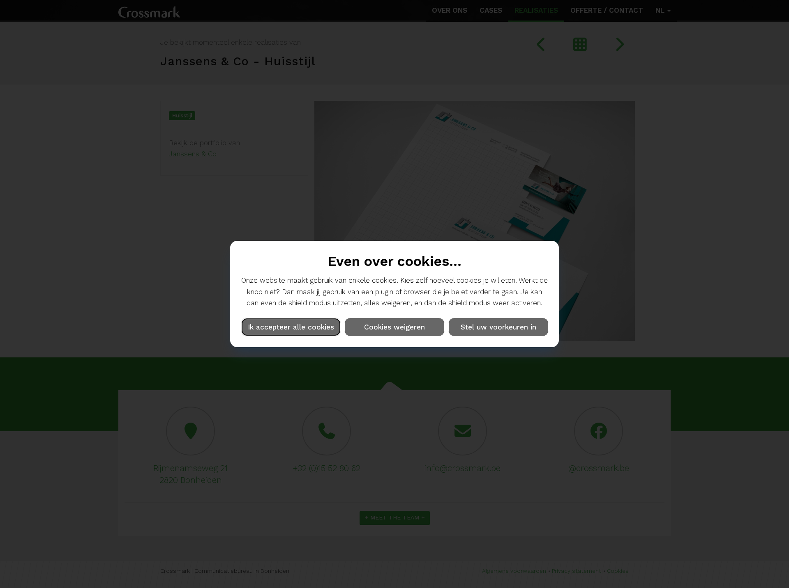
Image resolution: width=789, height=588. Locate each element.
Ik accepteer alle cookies (291, 327)
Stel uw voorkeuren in (498, 327)
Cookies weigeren (394, 327)
